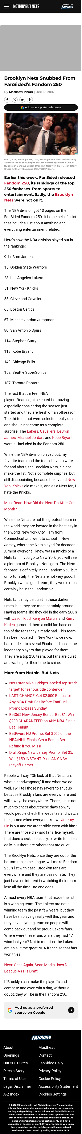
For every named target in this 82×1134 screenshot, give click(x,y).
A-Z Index (11, 1094)
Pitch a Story (13, 1071)
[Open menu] (6, 6)
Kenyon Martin (44, 618)
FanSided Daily (50, 1063)
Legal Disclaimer (17, 1086)
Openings (11, 1055)
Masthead (47, 1047)
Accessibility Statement (58, 1086)
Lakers (32, 431)
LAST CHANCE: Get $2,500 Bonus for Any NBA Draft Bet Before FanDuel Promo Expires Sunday (40, 701)
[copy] (30, 100)
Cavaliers (48, 431)
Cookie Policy (49, 1078)
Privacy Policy (49, 1071)
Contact (45, 1055)
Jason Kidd (21, 618)
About (8, 1047)
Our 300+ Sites (15, 1063)
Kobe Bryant (62, 437)
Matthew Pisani (21, 92)
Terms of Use (14, 1078)
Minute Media (24, 1105)
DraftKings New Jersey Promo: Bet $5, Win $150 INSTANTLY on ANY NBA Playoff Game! (41, 758)
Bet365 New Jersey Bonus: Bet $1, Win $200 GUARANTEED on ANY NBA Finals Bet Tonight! (42, 720)
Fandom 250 (16, 183)
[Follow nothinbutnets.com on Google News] (71, 1010)
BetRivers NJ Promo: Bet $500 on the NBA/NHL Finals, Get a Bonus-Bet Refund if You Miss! (40, 739)
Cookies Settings (52, 1094)
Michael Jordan (30, 437)
